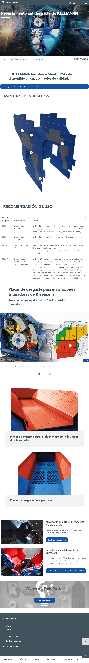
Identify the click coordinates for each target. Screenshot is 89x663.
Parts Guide (14, 59)
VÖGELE (9, 626)
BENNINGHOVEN (12, 637)
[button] (39, 374)
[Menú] (86, 3)
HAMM (8, 630)
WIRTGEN (9, 623)
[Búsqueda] (81, 3)
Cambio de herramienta (57, 540)
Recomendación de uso (33, 87)
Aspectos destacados (14, 87)
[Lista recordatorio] (70, 3)
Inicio (3, 59)
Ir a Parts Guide (44, 600)
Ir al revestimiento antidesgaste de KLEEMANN (66, 571)
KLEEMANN (10, 633)
